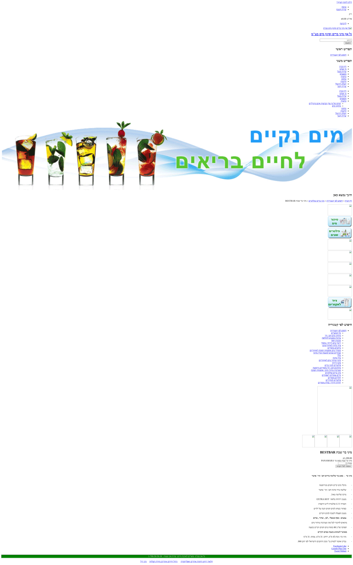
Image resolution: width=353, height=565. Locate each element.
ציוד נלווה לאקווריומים (331, 345)
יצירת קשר (341, 86)
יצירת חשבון (341, 9)
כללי (339, 355)
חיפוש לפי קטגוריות (338, 55)
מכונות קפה (336, 340)
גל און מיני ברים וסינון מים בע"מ (331, 34)
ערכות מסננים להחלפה (331, 338)
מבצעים (343, 74)
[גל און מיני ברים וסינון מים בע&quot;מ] (337, 28)
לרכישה (343, 23)
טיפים (343, 79)
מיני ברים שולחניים (316, 201)
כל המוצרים (336, 333)
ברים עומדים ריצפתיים (331, 375)
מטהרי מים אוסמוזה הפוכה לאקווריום (325, 350)
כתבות (343, 76)
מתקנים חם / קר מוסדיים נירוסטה (327, 368)
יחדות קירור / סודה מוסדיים (329, 382)
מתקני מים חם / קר (333, 335)
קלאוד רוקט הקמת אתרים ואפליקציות (197, 561)
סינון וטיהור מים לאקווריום (330, 360)
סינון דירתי (336, 363)
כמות (349, 463)
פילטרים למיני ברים (333, 365)
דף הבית (342, 66)
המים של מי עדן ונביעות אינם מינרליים (325, 103)
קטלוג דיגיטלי (340, 84)
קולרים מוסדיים (334, 377)
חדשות (343, 81)
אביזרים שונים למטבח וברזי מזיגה (327, 353)
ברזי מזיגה (337, 358)
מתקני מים (336, 106)
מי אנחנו (342, 69)
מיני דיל (143, 561)
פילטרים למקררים (333, 380)
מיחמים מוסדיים (334, 348)
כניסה (344, 7)
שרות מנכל (341, 71)
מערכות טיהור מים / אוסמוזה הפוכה (326, 370)
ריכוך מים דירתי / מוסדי (331, 343)
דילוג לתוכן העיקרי (344, 2)
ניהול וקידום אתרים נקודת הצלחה (163, 561)
